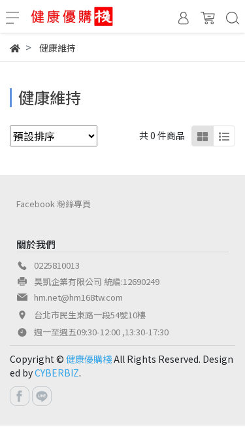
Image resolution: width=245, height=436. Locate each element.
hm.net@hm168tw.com (78, 297)
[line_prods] (224, 136)
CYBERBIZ (57, 372)
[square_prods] (202, 136)
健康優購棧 (89, 358)
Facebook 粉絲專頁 (53, 203)
